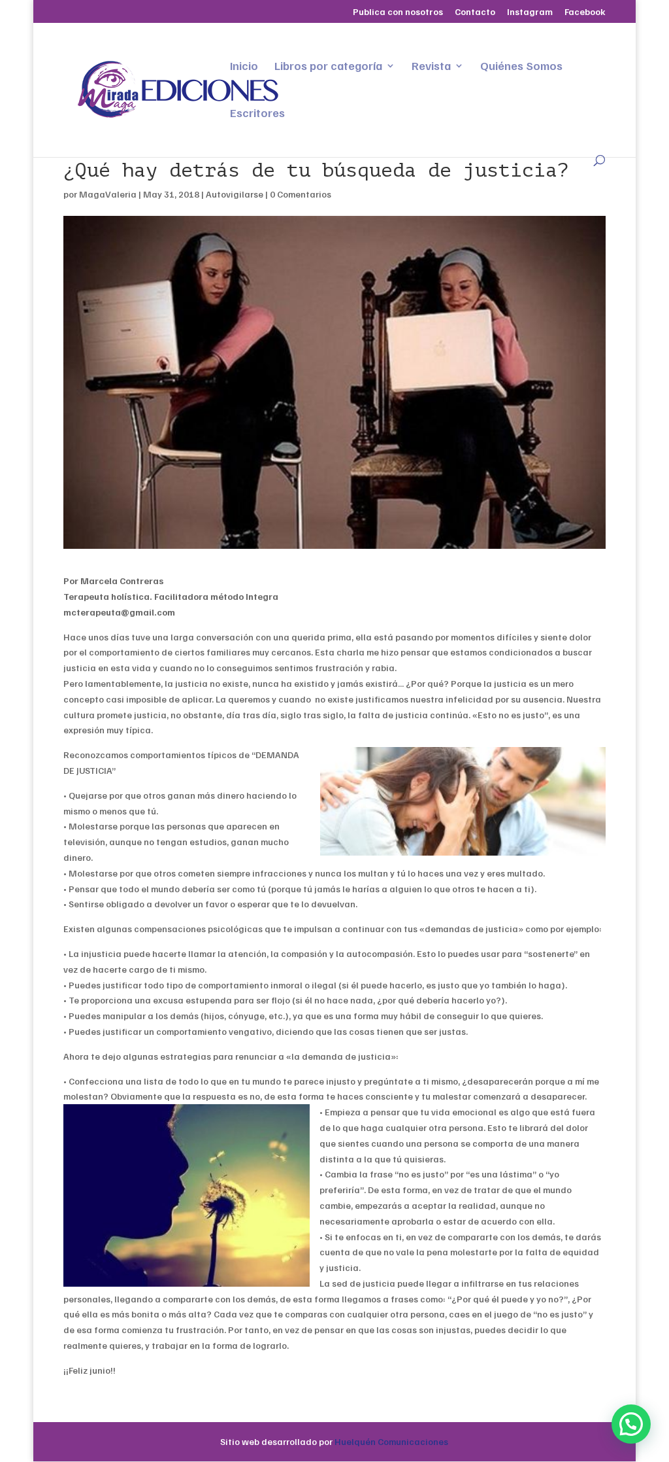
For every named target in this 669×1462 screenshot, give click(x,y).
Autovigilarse (234, 194)
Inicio (244, 67)
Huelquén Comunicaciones (391, 1441)
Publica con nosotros (398, 12)
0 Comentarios (300, 194)
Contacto (475, 12)
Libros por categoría (328, 67)
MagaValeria (108, 194)
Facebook (585, 12)
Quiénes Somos (521, 67)
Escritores (257, 114)
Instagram (530, 12)
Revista (431, 67)
